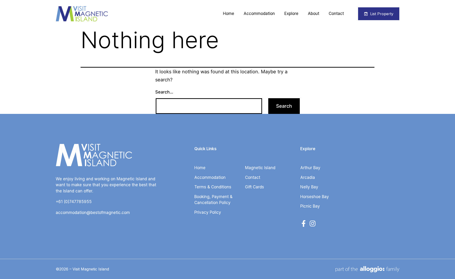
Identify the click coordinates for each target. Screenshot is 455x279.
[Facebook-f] (303, 223)
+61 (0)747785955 (74, 201)
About (313, 13)
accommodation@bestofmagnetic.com (93, 212)
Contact (336, 13)
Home (228, 13)
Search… (164, 91)
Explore (291, 13)
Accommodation (259, 13)
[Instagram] (312, 223)
